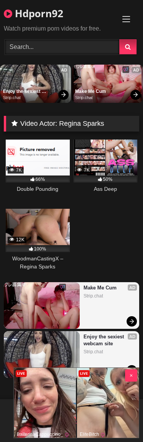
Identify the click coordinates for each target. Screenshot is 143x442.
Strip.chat (12, 97)
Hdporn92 (37, 13)
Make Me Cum (90, 91)
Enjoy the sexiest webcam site (22, 92)
